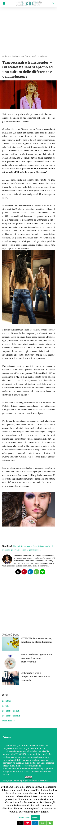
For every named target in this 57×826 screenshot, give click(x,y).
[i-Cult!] (29, 2)
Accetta (35, 817)
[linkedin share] (30, 571)
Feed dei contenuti (11, 710)
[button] (20, 823)
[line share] (42, 571)
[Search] (52, 3)
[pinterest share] (24, 571)
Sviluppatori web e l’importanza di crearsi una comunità (35, 676)
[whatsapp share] (36, 571)
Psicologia (35, 56)
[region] (28, 607)
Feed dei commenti (11, 715)
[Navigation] (3, 3)
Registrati (6, 701)
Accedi (5, 705)
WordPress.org (8, 720)
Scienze (43, 56)
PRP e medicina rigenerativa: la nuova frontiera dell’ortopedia (36, 658)
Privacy (7, 737)
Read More (24, 817)
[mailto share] (18, 571)
